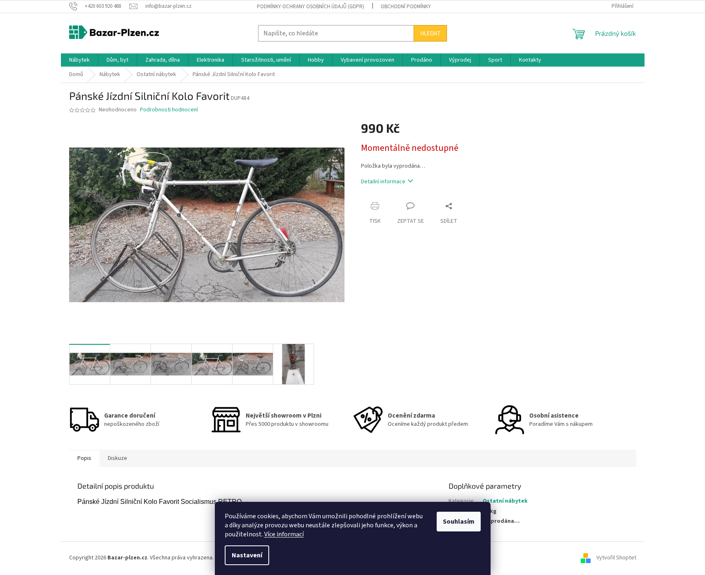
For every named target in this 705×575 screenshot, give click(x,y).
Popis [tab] (84, 458)
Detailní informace (383, 182)
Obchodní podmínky (406, 6)
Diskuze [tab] (117, 458)
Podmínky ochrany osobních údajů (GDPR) (310, 6)
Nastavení (247, 555)
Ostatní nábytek (505, 501)
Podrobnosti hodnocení (169, 110)
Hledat (430, 33)
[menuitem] (79, 60)
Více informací (284, 534)
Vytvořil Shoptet (616, 558)
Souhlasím (459, 521)
